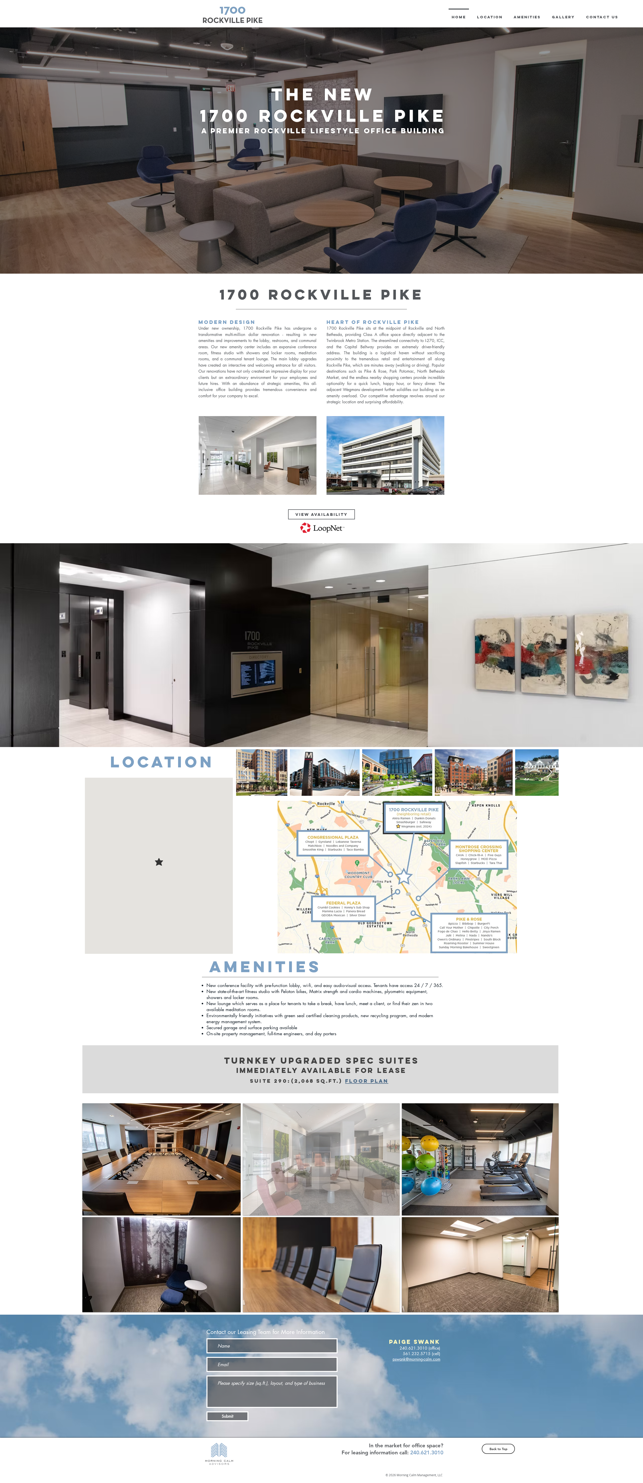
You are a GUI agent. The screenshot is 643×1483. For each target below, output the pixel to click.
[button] (161, 1159)
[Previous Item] (245, 772)
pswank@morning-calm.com (416, 1359)
